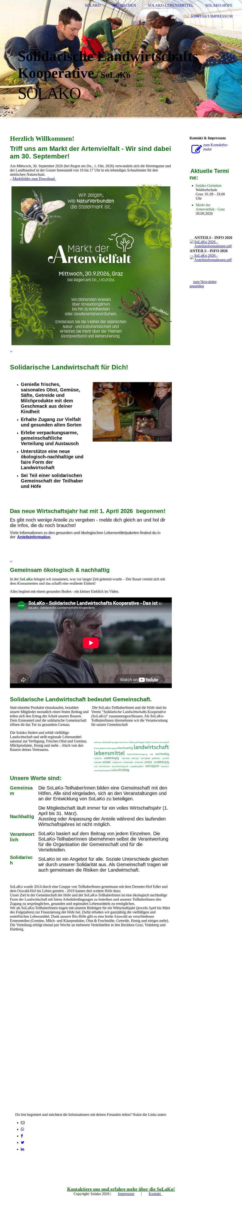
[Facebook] (22, 1136)
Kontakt (156, 1194)
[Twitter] (22, 1142)
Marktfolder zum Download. (34, 179)
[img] (22, 11)
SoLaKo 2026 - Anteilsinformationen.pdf (213, 244)
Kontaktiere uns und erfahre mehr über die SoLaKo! (121, 1189)
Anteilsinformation (33, 537)
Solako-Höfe (219, 5)
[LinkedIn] (22, 1149)
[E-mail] (23, 1123)
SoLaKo (93, 5)
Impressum (126, 1194)
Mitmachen (124, 5)
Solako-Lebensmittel (171, 5)
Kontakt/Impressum (212, 16)
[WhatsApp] (22, 1129)
